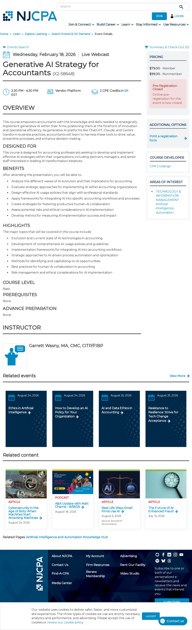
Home (4, 34)
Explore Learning (36, 34)
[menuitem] (81, 24)
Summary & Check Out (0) (168, 47)
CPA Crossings (160, 166)
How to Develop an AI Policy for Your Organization (71, 412)
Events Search (17, 47)
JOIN (159, 16)
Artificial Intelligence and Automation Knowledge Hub (67, 537)
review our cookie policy (65, 622)
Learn (16, 34)
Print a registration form (163, 138)
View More (177, 376)
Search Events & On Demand (71, 34)
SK (126, 90)
